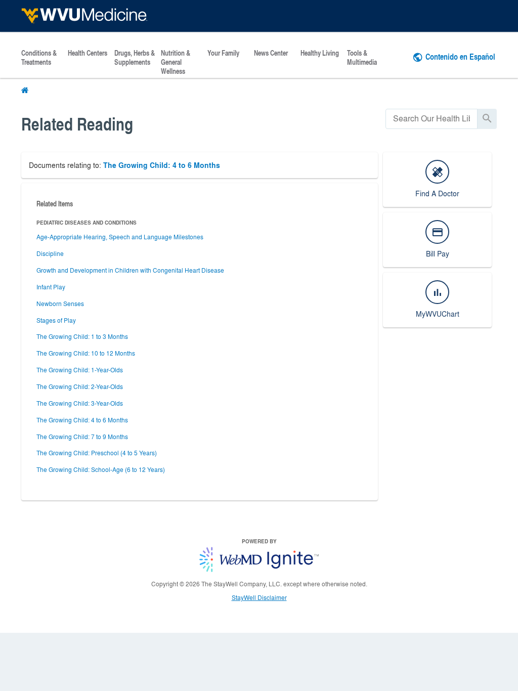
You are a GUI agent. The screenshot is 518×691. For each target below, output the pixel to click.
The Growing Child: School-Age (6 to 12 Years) (100, 469)
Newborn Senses (60, 303)
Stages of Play (56, 320)
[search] (431, 118)
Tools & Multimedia (362, 57)
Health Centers (87, 53)
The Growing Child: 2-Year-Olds (79, 386)
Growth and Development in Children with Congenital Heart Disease (130, 270)
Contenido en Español (460, 56)
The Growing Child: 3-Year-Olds (79, 403)
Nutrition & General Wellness (175, 62)
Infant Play (50, 286)
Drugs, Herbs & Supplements (134, 57)
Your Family (223, 53)
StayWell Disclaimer (259, 597)
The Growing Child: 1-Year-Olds (79, 369)
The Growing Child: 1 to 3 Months (82, 336)
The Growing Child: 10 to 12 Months (85, 353)
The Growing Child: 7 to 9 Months (82, 436)
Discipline (50, 253)
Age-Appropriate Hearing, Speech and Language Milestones (119, 236)
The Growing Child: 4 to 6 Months (161, 165)
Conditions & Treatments (39, 57)
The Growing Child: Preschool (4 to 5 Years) (96, 452)
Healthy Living (319, 53)
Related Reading (77, 123)
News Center (271, 53)
